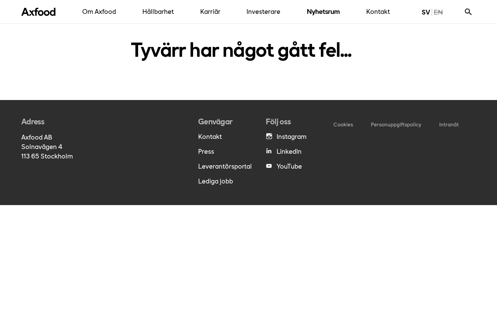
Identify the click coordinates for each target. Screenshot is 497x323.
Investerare (265, 11)
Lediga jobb (215, 181)
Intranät (449, 124)
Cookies (343, 124)
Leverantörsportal (225, 166)
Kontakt (379, 11)
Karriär (212, 11)
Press (206, 151)
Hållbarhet (159, 11)
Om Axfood (100, 11)
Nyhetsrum (325, 11)
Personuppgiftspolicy (396, 124)
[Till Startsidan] (38, 11)
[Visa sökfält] (468, 11)
